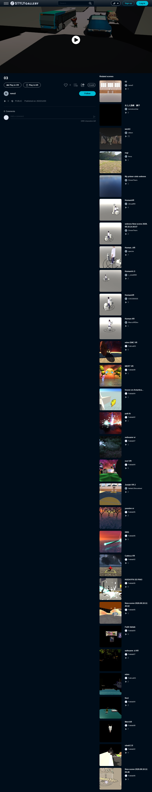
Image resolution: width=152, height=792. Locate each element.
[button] (65, 85)
